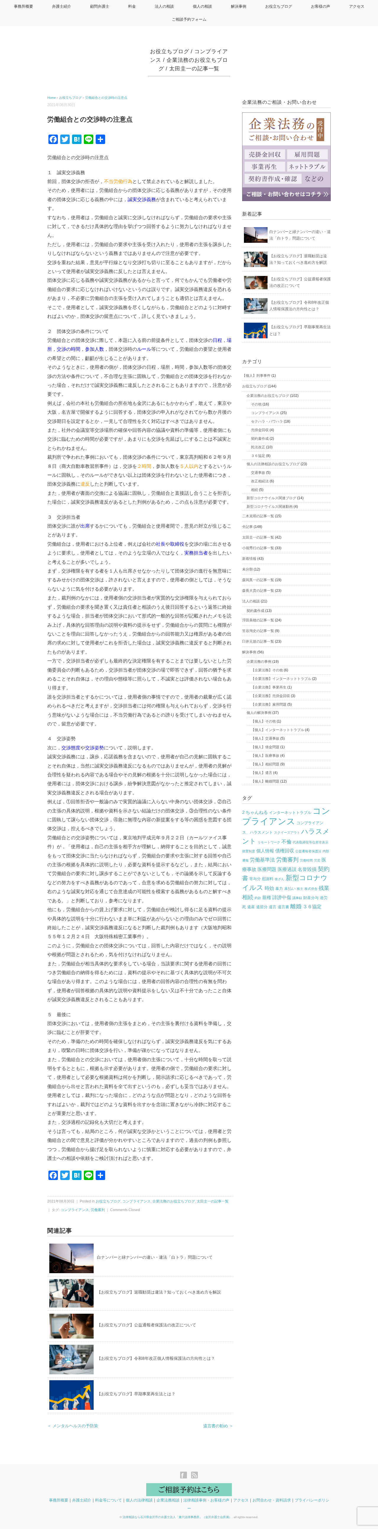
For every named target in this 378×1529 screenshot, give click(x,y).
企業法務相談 (168, 1500)
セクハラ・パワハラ (267, 421)
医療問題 (267, 869)
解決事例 (238, 6)
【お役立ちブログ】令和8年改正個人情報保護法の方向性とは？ (156, 1358)
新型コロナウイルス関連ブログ (271, 498)
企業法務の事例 (259, 662)
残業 (324, 888)
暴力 (279, 888)
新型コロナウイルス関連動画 (270, 507)
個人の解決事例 (259, 713)
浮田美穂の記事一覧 (258, 620)
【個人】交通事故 (265, 738)
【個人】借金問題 (265, 747)
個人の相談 (202, 6)
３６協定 (258, 456)
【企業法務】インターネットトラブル (281, 679)
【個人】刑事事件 (256, 376)
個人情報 (265, 850)
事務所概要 (23, 6)
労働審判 (98, 1210)
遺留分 (262, 907)
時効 (269, 888)
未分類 (247, 569)
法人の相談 (164, 6)
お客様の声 (320, 6)
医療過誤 (287, 869)
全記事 (247, 527)
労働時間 (306, 860)
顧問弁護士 (99, 6)
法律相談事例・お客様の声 (206, 1500)
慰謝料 (267, 879)
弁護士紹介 (61, 6)
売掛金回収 (260, 430)
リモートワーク (269, 842)
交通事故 (258, 473)
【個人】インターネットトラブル (277, 730)
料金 (132, 6)
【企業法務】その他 (267, 670)
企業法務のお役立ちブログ (173, 1201)
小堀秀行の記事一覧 (258, 548)
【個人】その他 (263, 721)
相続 (254, 490)
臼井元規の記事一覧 (258, 641)
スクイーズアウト (287, 832)
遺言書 (283, 907)
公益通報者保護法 (308, 851)
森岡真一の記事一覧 (258, 580)
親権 (266, 897)
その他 (256, 404)
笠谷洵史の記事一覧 (258, 631)
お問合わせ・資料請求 (271, 1500)
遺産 (251, 907)
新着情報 (249, 559)
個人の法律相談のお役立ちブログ (273, 464)
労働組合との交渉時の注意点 (106, 97)
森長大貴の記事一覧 (258, 591)
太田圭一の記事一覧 (194, 69)
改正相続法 (260, 481)
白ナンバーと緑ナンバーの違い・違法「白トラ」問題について (155, 1257)
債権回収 (284, 850)
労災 (317, 860)
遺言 (272, 907)
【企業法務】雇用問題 (268, 704)
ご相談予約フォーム (189, 19)
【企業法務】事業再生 (268, 687)
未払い (290, 888)
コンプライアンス (136, 1201)
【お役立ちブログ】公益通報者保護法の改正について (146, 1325)
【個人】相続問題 (265, 764)
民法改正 (258, 447)
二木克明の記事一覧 (258, 516)
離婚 (296, 906)
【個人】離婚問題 (265, 781)
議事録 (297, 898)
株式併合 (310, 888)
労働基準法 (262, 860)
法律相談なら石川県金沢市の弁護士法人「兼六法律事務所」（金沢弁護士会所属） (177, 1517)
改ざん (279, 879)
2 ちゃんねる (255, 812)
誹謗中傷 (281, 897)
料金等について (108, 1500)
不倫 (286, 842)
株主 (300, 888)
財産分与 (311, 898)
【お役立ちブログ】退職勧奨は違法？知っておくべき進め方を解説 (159, 1292)
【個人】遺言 (261, 773)
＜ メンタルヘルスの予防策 (72, 1426)
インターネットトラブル (290, 812)
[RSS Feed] (194, 1475)
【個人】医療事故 (265, 756)
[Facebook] (185, 1475)
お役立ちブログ (278, 6)
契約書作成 (260, 439)
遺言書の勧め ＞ (218, 1426)
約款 (258, 898)
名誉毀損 (307, 869)
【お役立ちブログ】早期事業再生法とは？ (136, 1393)
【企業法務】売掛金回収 (270, 696)
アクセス (356, 6)
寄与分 (255, 879)
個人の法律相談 (139, 1500)
